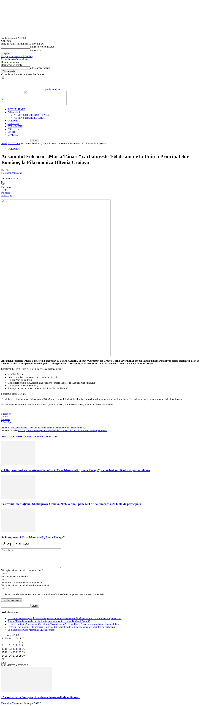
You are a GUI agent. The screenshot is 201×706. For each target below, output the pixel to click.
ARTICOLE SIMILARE (14, 436)
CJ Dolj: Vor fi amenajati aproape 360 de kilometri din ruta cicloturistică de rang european (62, 430)
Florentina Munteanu (11, 173)
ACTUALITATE (16, 109)
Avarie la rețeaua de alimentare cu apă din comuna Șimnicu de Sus (53, 427)
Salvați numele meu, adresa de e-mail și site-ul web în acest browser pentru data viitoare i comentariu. (54, 594)
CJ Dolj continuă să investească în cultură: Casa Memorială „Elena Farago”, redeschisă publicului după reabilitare (75, 470)
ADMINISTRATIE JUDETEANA (31, 115)
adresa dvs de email (40, 68)
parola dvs (35, 50)
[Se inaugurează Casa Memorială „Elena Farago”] (18, 531)
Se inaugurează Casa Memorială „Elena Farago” (33, 537)
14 (17, 648)
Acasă (4, 143)
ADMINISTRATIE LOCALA (29, 117)
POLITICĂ (13, 129)
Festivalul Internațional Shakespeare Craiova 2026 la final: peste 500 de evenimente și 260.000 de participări (71, 504)
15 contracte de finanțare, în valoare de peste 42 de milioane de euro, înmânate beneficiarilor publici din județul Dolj (65, 618)
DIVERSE (13, 134)
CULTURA (14, 120)
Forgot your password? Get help (17, 56)
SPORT (11, 132)
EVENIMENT (15, 126)
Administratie (14, 112)
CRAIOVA (13, 123)
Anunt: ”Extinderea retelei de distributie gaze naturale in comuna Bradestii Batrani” (49, 621)
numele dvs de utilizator (42, 46)
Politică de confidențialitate (14, 59)
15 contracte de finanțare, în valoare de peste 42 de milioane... (40, 697)
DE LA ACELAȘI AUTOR (43, 436)
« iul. (3, 662)
